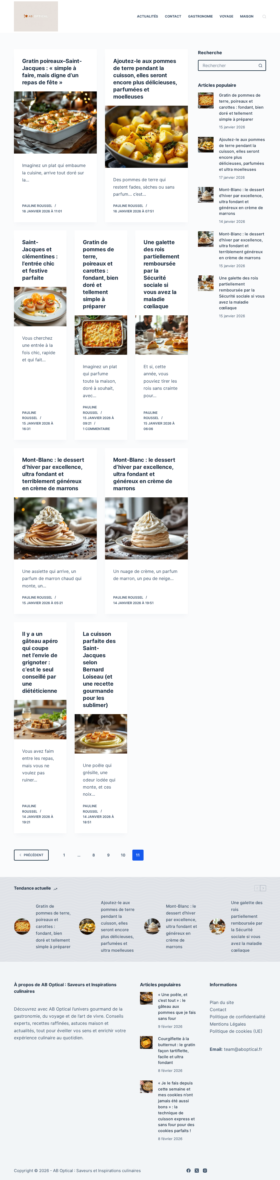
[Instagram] (205, 1171)
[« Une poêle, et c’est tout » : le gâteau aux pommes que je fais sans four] (146, 998)
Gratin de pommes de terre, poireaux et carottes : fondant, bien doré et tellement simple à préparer (241, 107)
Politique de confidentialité (237, 1016)
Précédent (33, 855)
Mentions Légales (228, 1024)
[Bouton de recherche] (261, 65)
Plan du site (222, 1002)
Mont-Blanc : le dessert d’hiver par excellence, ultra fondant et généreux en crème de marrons (144, 474)
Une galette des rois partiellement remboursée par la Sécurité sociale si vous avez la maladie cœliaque (246, 926)
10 (123, 855)
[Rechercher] (264, 16)
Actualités (147, 16)
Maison (246, 16)
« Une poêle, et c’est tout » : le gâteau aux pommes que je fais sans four (177, 1006)
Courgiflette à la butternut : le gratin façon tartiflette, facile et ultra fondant (176, 1050)
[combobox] (227, 65)
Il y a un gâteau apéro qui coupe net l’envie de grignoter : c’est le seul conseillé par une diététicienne (40, 662)
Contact (173, 16)
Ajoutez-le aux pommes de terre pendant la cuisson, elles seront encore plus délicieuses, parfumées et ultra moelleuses (118, 926)
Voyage (226, 16)
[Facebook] (188, 1171)
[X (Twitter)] (197, 1171)
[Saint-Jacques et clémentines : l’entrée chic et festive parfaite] (40, 306)
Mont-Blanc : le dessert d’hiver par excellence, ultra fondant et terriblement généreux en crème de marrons (53, 474)
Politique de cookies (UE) (236, 1031)
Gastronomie (200, 16)
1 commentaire (96, 429)
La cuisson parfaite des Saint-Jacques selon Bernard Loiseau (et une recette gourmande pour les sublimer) (99, 669)
